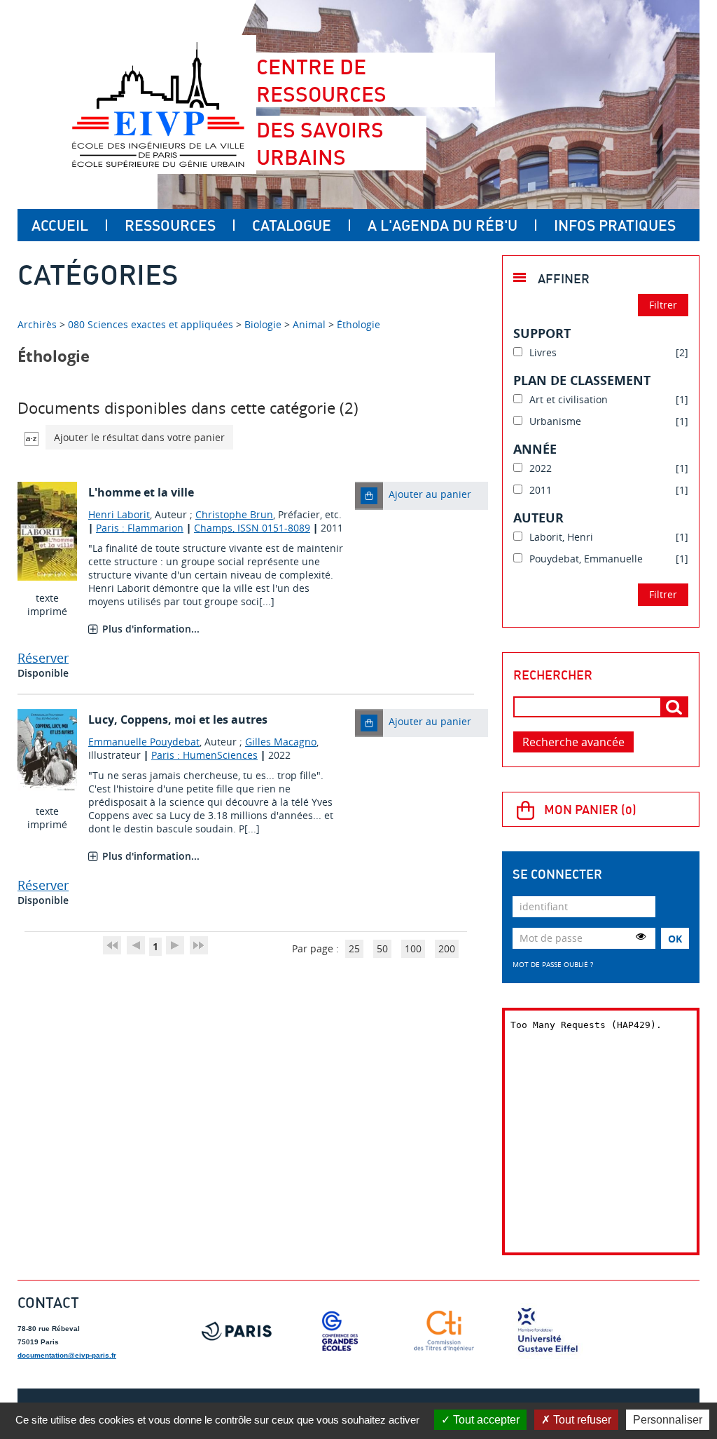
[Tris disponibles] (32, 437)
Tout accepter (485, 1420)
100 (413, 948)
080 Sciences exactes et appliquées (150, 324)
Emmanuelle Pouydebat (144, 741)
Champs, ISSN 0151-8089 (252, 527)
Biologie (262, 324)
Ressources (170, 225)
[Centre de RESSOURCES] (158, 104)
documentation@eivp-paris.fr (67, 1355)
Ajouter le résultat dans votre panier (139, 437)
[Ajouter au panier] (369, 495)
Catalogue (291, 225)
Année (535, 448)
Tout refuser (580, 1420)
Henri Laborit (119, 514)
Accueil (60, 225)
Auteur (538, 517)
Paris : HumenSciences (204, 755)
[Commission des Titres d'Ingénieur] (444, 1331)
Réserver (43, 657)
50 (382, 948)
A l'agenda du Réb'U (442, 225)
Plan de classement (581, 380)
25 (354, 948)
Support (542, 333)
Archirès (39, 324)
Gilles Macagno (280, 741)
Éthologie (358, 324)
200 (446, 948)
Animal (309, 324)
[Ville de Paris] (236, 1331)
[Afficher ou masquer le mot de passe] (641, 936)
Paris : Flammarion (139, 527)
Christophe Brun (234, 514)
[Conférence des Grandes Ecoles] (340, 1331)
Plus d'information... (151, 628)
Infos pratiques (615, 225)
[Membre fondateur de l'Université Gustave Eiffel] (547, 1331)
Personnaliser (667, 1420)
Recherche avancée (573, 742)
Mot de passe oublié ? (553, 964)
